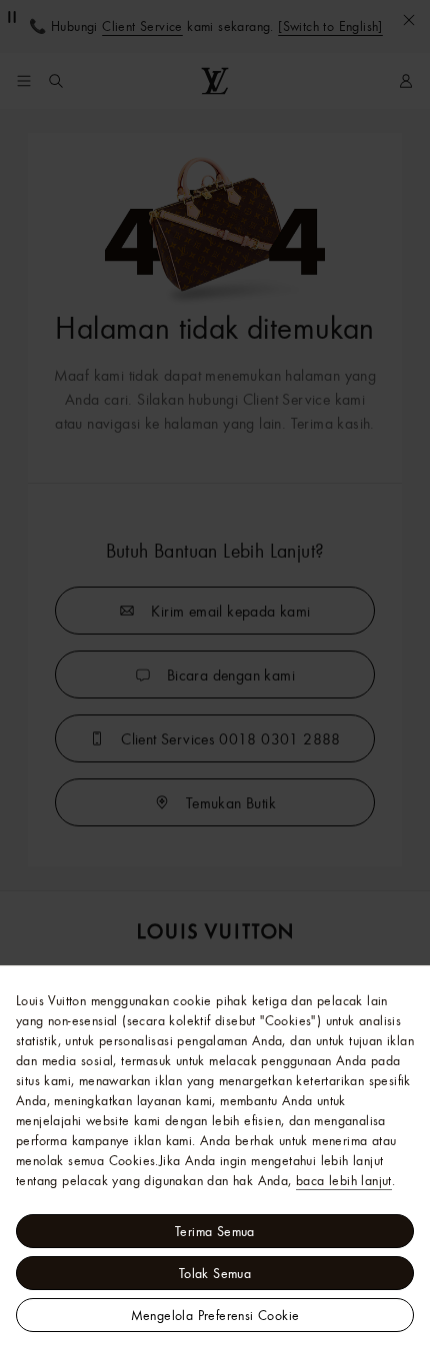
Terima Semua (215, 1231)
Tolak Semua (215, 1273)
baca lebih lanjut (344, 1180)
